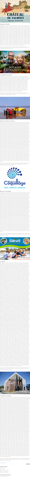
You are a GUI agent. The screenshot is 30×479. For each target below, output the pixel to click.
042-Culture (3, 132)
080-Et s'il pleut (7, 141)
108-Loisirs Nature (14, 332)
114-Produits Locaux (14, 439)
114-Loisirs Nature (17, 86)
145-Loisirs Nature (11, 356)
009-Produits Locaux (16, 268)
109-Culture (21, 148)
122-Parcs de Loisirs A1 (14, 341)
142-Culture (11, 156)
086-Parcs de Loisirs (5, 35)
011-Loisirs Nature (16, 269)
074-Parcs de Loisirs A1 (26, 310)
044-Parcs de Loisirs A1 (26, 290)
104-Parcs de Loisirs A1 (26, 329)
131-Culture (15, 224)
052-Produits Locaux (19, 296)
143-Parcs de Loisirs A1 (5, 355)
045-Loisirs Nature (11, 291)
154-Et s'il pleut (21, 159)
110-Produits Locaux (7, 334)
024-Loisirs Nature (19, 277)
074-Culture (15, 210)
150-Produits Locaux (7, 360)
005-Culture (10, 123)
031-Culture (5, 129)
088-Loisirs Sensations (15, 35)
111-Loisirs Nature (16, 334)
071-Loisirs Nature (16, 308)
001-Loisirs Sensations (14, 25)
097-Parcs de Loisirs (20, 37)
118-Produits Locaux (9, 441)
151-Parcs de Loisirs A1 (22, 360)
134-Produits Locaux (17, 448)
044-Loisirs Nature (19, 290)
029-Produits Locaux (16, 281)
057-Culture (1, 136)
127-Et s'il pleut (17, 223)
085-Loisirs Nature (11, 317)
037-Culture (23, 130)
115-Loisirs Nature (9, 87)
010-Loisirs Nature (25, 268)
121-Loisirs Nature (16, 340)
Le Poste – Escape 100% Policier (4, 470)
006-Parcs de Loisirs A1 (7, 266)
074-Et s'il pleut (20, 210)
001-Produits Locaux (26, 262)
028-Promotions (15, 77)
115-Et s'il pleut (13, 150)
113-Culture (23, 149)
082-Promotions (10, 80)
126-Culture (5, 223)
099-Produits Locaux (20, 433)
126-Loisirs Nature (2, 344)
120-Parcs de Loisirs (23, 88)
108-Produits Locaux (26, 332)
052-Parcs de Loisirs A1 (14, 296)
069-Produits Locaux (16, 307)
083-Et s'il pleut (8, 426)
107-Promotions (10, 86)
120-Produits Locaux (7, 340)
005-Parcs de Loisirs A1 (16, 265)
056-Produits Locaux (4, 415)
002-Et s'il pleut (22, 122)
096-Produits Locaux (9, 432)
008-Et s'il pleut (8, 124)
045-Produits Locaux (23, 291)
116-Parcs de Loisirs (20, 40)
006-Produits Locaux (13, 266)
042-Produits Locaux (19, 289)
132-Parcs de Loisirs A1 (14, 348)
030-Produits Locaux (7, 282)
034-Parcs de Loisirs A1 (26, 284)
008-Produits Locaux (24, 267)
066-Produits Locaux (14, 305)
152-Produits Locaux (19, 361)
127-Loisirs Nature (22, 344)
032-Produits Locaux (19, 283)
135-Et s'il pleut (21, 154)
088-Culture (10, 35)
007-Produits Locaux (3, 267)
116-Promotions (10, 88)
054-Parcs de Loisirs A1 (26, 297)
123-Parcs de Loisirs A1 (5, 342)
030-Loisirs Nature (25, 281)
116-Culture (10, 40)
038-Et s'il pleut (5, 131)
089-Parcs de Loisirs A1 (10, 320)
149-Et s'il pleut (12, 158)
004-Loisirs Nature (17, 264)
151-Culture (23, 158)
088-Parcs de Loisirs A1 (20, 319)
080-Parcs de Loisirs (5, 33)
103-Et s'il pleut (8, 147)
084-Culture (4, 81)
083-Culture (25, 33)
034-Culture (15, 284)
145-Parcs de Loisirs (4, 90)
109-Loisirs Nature (4, 333)
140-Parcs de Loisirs (14, 89)
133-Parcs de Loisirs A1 (5, 349)
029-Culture (18, 77)
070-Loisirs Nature (25, 307)
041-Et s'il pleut (4, 409)
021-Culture (10, 27)
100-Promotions (19, 85)
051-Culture (13, 134)
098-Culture (24, 145)
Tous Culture (26, 160)
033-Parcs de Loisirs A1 (5, 284)
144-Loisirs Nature (19, 355)
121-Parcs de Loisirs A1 (22, 340)
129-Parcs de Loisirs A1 (10, 346)
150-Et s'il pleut (20, 158)
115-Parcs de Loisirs (14, 87)
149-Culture (8, 158)
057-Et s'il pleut (5, 136)
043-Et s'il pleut (15, 132)
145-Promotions (10, 90)
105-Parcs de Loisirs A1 (17, 330)
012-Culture (5, 195)
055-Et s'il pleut (20, 135)
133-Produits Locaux (11, 349)
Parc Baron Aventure (2, 467)
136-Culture (24, 154)
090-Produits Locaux (7, 321)
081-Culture (10, 33)
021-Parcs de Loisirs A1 (22, 275)
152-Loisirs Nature (8, 361)
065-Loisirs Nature (11, 304)
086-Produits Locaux (14, 318)
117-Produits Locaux (25, 440)
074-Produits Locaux (2, 311)
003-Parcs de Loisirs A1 (3, 264)
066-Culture (11, 208)
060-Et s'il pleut (23, 416)
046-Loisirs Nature (2, 292)
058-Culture (9, 136)
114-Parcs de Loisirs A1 (26, 336)
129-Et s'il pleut (4, 224)
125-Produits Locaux (23, 343)
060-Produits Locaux (7, 301)
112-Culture (15, 149)
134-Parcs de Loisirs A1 (26, 349)
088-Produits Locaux (26, 319)
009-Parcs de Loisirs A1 (10, 268)
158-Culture (18, 160)
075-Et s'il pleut (27, 210)
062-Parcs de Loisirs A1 (14, 302)
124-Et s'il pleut (23, 222)
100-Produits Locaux (7, 327)
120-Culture (13, 88)
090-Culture (21, 143)
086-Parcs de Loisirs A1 (8, 318)
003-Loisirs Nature (26, 263)
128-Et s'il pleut (25, 223)
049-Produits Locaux (16, 294)
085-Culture (10, 34)
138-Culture (10, 155)
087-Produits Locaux (5, 319)
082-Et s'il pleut (23, 141)
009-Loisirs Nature (4, 268)
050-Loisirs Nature (25, 294)
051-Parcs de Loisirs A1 (22, 295)
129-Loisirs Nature (4, 346)
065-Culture (4, 208)
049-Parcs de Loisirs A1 (10, 294)
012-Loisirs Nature (8, 270)
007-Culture (26, 123)
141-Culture (4, 156)
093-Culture (15, 144)
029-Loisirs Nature (23, 77)
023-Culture (24, 276)
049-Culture (27, 133)
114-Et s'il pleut (5, 150)
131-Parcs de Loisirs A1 (22, 347)
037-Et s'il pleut (27, 130)
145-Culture (23, 89)
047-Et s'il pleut (16, 133)
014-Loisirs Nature (19, 271)
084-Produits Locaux (2, 317)
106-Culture (27, 147)
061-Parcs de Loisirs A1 (22, 301)
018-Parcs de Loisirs (5, 27)
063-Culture (18, 137)
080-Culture (3, 141)
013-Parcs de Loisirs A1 (5, 271)
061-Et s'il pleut (7, 137)
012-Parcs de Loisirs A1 (14, 270)
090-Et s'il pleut (25, 143)
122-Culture (4, 222)
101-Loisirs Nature (16, 327)
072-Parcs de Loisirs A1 (14, 309)
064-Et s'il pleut (18, 418)
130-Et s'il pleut (12, 224)
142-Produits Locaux (19, 354)
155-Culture (24, 159)
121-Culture (26, 221)
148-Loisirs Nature (14, 358)
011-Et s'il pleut (2, 195)
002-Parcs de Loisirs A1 (12, 263)
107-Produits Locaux (5, 332)
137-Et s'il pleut (7, 155)
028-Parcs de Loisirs (20, 28)
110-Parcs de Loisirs (20, 39)
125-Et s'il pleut (2, 223)
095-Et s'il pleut (5, 145)
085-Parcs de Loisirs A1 (17, 317)
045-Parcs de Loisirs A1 (17, 291)
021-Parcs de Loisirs (20, 27)
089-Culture (25, 35)
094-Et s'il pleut (27, 144)
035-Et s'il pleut (12, 130)
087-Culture (27, 142)
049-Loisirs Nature (4, 294)
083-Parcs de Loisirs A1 (5, 316)
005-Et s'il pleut (15, 123)
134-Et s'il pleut (13, 154)
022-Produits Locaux (19, 276)
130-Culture (10, 41)
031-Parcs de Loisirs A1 (22, 282)
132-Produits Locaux (19, 348)
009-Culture (11, 124)
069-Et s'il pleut (10, 209)
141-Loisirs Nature (16, 353)
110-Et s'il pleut (4, 149)
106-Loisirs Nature (2, 331)
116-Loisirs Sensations (15, 40)
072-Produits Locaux (19, 309)
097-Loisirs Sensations (15, 37)
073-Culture (8, 210)
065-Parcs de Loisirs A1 (17, 304)
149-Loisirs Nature (4, 359)
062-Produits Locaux (19, 302)
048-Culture (19, 133)
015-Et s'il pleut (4, 196)
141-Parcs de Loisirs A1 (22, 353)
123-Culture (11, 222)
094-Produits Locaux (12, 431)
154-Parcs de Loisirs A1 (26, 362)
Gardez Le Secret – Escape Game (4, 472)
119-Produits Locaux (22, 441)
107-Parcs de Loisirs (5, 39)
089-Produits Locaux (16, 320)
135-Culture (10, 42)
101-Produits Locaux (17, 434)
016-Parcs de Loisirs (20, 26)
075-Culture (23, 210)
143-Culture (19, 156)
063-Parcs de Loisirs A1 (5, 303)
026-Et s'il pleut (10, 402)
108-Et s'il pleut (17, 148)
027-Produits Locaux (5, 280)
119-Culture (10, 221)
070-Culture (13, 209)
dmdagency (2, 25)
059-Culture (17, 136)
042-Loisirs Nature (8, 289)
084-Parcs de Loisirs (14, 81)
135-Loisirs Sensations (15, 42)
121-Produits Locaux (20, 442)
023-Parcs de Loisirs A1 (5, 277)
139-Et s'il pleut (23, 155)
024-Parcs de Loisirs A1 (26, 277)
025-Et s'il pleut (26, 401)
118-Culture (3, 221)
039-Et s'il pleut (13, 131)
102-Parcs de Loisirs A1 (14, 328)
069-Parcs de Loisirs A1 (10, 307)
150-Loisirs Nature (25, 359)
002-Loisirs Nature (5, 263)
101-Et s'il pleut (23, 146)
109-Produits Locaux (16, 333)
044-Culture (18, 132)
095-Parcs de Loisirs (5, 37)
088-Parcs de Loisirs (20, 35)
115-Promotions (19, 87)
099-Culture (25, 37)
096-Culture (9, 145)
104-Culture (11, 147)
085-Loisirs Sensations (15, 34)
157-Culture (10, 160)
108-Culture (13, 148)
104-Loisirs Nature (19, 329)
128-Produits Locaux (26, 345)
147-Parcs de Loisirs (23, 90)
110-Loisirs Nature (25, 333)
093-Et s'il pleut (20, 144)
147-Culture (13, 90)
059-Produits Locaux (14, 416)
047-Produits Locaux (5, 293)
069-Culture (5, 209)
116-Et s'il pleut (21, 150)
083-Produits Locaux (11, 316)
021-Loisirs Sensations (15, 27)
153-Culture (9, 159)
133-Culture (1, 154)
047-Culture (11, 133)
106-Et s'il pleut (2, 148)
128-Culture (25, 40)
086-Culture (25, 34)
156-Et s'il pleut (7, 160)
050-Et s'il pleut (10, 134)
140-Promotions (19, 89)
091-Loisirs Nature (16, 321)
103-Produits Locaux (11, 329)
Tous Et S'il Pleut (2, 456)
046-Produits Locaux (14, 292)
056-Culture (23, 135)
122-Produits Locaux (19, 341)
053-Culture (24, 296)
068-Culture (27, 208)
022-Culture (24, 197)
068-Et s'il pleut (2, 209)
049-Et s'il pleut (2, 134)
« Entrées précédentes (3, 462)
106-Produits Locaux (14, 331)
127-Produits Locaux (5, 345)
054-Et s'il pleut (12, 135)
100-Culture (10, 38)
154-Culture (17, 159)
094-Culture (23, 144)
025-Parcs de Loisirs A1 (17, 278)
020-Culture (9, 197)
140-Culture (25, 42)
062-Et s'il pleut (15, 137)
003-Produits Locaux (9, 264)
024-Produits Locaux (2, 278)
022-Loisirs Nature (8, 276)
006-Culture (18, 123)
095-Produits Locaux (25, 431)
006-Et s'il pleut (23, 123)
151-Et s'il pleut (27, 158)
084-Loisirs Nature (9, 81)
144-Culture (27, 156)
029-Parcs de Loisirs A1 (10, 281)
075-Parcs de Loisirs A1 (17, 311)
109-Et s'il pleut (25, 148)
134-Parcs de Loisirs (5, 42)
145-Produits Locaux (23, 356)
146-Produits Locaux (14, 357)
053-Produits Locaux (11, 297)
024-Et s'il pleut (13, 401)
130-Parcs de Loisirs (20, 41)
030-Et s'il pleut (2, 129)
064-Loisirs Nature (19, 303)
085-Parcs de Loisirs (20, 34)
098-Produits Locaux (7, 433)
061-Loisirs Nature (16, 301)
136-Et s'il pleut (10, 449)
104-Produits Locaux (2, 330)
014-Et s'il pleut (25, 195)
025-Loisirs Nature (11, 278)
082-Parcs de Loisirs (4, 80)
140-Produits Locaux (7, 353)
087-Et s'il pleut (2, 143)
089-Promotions (19, 83)
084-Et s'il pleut (8, 142)
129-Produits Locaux (16, 346)
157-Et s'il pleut (15, 160)
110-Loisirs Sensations (15, 39)
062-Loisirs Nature (8, 302)
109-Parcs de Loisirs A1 (10, 333)
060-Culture (24, 136)
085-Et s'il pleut (16, 142)
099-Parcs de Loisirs (5, 38)
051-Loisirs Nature (16, 295)
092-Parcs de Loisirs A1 (14, 322)
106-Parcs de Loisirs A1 (8, 331)
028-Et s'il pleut (16, 128)
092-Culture (8, 144)
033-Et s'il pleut (25, 129)
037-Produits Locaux (14, 407)
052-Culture (21, 134)
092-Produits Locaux (19, 322)
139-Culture (18, 155)
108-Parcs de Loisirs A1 (20, 332)
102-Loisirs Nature (8, 328)
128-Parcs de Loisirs (5, 41)
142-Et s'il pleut (16, 156)
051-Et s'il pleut (17, 134)
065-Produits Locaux (23, 304)
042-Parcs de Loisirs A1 (14, 289)
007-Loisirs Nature (21, 266)
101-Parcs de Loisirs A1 (22, 327)
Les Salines (2, 261)
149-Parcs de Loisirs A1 (10, 359)
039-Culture (9, 131)
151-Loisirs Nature (16, 360)
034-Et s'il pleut (4, 130)
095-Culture (25, 36)
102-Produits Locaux (19, 328)
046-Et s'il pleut (8, 133)
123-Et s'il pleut (16, 222)
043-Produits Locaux (11, 290)
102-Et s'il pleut (26, 434)
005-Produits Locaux (22, 265)
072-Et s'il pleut (4, 210)
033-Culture (21, 129)
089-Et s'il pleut (17, 143)
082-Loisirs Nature (8, 315)
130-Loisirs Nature (25, 346)
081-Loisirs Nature (16, 314)
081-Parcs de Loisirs (20, 33)
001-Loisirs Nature (14, 262)
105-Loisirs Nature (11, 330)
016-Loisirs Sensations (15, 26)
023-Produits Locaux (11, 277)
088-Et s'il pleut (10, 143)
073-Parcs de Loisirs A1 (5, 310)
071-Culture (21, 209)
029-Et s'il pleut (23, 128)
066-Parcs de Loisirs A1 (8, 305)
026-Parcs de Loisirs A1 (8, 279)
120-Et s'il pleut (23, 221)
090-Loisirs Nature (25, 320)
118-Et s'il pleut (7, 221)
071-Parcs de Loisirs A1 (22, 308)
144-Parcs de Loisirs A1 (26, 355)
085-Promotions (10, 82)
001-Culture (9, 25)
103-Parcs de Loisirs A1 (5, 329)
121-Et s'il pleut (15, 442)
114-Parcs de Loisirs (23, 86)
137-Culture (3, 155)
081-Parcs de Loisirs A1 (22, 314)
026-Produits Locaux (14, 279)
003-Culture (25, 122)
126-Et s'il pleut (10, 223)
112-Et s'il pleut (20, 149)
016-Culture (10, 26)
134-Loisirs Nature (19, 349)
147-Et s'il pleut (25, 157)
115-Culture (4, 87)
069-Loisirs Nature (4, 307)
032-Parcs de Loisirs (5, 29)
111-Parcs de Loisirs (5, 40)
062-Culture (10, 137)
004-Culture (3, 123)
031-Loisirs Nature (16, 282)
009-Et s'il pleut (16, 124)
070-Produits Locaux (7, 308)
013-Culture (13, 195)
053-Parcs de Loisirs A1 (5, 297)
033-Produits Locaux (11, 284)
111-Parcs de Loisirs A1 (22, 334)
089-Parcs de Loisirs (5, 36)
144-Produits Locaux (2, 356)
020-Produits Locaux (7, 275)
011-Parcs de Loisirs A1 (22, 269)
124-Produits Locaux (2, 343)
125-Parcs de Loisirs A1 (17, 343)
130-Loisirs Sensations (15, 41)
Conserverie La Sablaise (5, 396)
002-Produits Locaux (17, 263)
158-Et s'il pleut (23, 160)
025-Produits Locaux (23, 278)
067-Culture (19, 208)
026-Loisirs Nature (2, 279)
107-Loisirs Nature (22, 331)
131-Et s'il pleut (20, 224)
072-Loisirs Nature (8, 309)
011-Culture (27, 124)
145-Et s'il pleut (10, 157)
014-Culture (21, 195)
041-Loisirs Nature (16, 288)
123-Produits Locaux (11, 342)
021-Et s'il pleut (21, 197)
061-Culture (3, 137)
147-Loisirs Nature (17, 90)
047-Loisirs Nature (22, 292)
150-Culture (15, 158)
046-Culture (4, 133)
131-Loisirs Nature (16, 347)
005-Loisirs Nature (10, 265)
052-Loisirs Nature (8, 296)
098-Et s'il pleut (2, 433)
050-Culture (5, 134)
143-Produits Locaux (11, 355)
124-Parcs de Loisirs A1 (26, 342)
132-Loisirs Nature (8, 348)
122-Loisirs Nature (8, 341)
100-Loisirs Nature (9, 85)
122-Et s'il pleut (8, 222)
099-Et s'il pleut (7, 146)
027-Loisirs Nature (14, 76)
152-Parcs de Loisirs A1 (14, 361)
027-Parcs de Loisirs (5, 28)
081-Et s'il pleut (15, 141)
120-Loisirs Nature (17, 88)
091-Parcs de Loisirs (20, 36)
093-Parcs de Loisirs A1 (5, 323)
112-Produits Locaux (19, 335)
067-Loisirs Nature (22, 305)
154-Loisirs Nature (19, 362)
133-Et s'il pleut (5, 154)
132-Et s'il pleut (27, 224)
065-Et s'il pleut (8, 208)
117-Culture (24, 150)
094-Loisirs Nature (19, 323)
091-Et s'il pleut (4, 144)
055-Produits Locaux (20, 414)
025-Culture (7, 278)
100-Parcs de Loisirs (20, 38)
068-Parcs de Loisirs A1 (20, 306)
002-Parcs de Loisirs (5, 26)
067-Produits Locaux (5, 306)
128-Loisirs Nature (14, 345)
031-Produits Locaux (22, 404)
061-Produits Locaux (12, 417)
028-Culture (10, 28)
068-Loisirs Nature (14, 306)
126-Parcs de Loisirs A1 (8, 344)
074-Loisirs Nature (19, 310)
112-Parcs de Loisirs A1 (14, 335)
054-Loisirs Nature (19, 297)
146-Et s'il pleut (17, 157)
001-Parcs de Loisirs (20, 25)
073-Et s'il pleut (12, 210)
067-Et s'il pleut (23, 208)
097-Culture (10, 37)
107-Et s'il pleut (10, 148)
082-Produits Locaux (19, 315)
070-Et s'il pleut (17, 209)
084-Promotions (19, 81)
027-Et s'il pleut (8, 128)
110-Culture (10, 39)
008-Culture (4, 124)
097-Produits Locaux (22, 432)
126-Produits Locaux (14, 344)
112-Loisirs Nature (8, 335)
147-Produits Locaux (5, 358)
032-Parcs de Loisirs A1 (14, 283)
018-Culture (25, 26)
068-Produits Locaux (26, 306)
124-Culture (19, 222)
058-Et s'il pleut (13, 136)
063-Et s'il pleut (23, 137)
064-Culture (26, 137)
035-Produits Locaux (17, 406)
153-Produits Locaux (11, 362)
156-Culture (3, 160)
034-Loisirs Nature (19, 284)
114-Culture (13, 86)
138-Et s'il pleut (15, 155)
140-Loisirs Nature (9, 89)
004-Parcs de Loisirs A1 (23, 264)
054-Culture (8, 135)
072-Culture (3, 309)
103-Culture (4, 147)
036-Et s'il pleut (20, 130)
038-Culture (10, 29)
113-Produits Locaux (11, 336)
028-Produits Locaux (26, 280)
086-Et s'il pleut (23, 142)
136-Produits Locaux (14, 449)
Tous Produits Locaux (7, 456)
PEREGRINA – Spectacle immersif (4, 471)
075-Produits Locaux (23, 311)
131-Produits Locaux (7, 447)
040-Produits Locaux (7, 288)
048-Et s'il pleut (23, 133)
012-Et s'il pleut (10, 195)
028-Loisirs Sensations (15, 28)
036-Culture (15, 130)
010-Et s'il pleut (23, 124)
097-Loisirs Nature (17, 84)
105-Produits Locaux (23, 330)
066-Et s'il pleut (16, 208)
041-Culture (24, 131)
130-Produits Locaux (7, 347)
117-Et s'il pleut (21, 440)
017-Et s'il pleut (20, 196)
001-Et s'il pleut (14, 122)
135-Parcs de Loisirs (20, 42)
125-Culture (27, 222)
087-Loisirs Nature (22, 318)
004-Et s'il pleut (7, 123)
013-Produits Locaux (11, 271)
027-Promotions (25, 76)
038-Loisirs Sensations (15, 29)
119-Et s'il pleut (15, 221)
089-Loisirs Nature (9, 83)
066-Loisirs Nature (2, 305)
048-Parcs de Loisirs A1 (20, 293)
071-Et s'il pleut (25, 209)
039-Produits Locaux (12, 408)
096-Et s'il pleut (13, 145)
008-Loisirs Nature (12, 267)
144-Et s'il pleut (2, 157)
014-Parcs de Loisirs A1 (26, 271)
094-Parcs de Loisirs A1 (26, 323)
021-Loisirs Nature (16, 275)
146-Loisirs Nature (2, 357)
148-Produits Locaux (26, 358)
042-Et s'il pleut (7, 132)
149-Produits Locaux (16, 359)
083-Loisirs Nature (17, 80)
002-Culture (24, 25)
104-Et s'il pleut (16, 147)
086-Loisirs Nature (17, 82)
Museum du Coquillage (5, 191)
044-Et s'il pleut (23, 132)
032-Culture (25, 28)
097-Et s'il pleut (21, 145)
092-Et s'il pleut (12, 144)
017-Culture (15, 196)
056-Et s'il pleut (27, 135)
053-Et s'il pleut (4, 135)
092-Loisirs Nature (8, 322)
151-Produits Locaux (9, 455)
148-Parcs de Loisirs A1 (20, 358)
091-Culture (10, 36)
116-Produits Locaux (12, 440)
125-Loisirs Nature (11, 343)
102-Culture (26, 146)
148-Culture (9, 358)
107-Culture (25, 38)
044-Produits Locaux (2, 291)
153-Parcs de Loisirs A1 (5, 362)
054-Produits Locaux (7, 414)
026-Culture (27, 278)
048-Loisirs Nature (14, 293)
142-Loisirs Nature (8, 354)
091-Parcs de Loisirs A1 (22, 321)
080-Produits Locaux (7, 314)
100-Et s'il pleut (15, 146)
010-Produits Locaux (7, 269)
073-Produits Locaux (11, 310)
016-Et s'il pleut (12, 196)
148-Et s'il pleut (4, 158)
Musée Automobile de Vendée (7, 121)
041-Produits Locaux (9, 409)
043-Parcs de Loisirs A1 (5, 290)
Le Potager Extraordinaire (6, 75)
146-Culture (13, 157)
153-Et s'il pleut (13, 159)
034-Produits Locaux (4, 406)
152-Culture (1, 159)
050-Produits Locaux (7, 295)
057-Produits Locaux (17, 415)
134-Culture (25, 41)
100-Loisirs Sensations (15, 38)
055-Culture (15, 135)
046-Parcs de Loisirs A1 (8, 292)
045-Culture (26, 132)
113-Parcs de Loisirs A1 (5, 336)
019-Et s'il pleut (5, 197)
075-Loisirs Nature (11, 311)
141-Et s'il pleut (8, 156)
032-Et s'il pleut (17, 129)
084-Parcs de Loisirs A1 (26, 316)
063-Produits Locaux (11, 303)
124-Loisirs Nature (19, 342)
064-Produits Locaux (2, 304)
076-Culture (27, 311)
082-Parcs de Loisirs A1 (14, 315)
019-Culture (1, 197)
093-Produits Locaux (11, 323)
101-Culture (18, 146)
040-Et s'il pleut (21, 131)
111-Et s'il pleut (12, 149)
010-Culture (19, 124)
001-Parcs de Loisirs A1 (20, 262)
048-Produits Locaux (26, 293)
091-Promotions (10, 84)
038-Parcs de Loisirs (20, 29)
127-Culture (13, 223)
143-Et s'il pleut (23, 156)
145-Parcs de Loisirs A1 (17, 356)
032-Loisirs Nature (8, 283)
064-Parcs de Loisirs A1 (26, 303)
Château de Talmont (5, 24)
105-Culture (19, 147)
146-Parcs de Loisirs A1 (8, 357)
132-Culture (23, 224)
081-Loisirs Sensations (15, 33)
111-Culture (25, 39)
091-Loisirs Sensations (15, 36)
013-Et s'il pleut (17, 195)
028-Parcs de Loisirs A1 (20, 280)
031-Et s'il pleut (10, 129)
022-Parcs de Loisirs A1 (14, 276)
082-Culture (18, 141)
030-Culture (27, 128)
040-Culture (25, 29)
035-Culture (8, 130)
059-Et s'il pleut (21, 136)
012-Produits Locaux (19, 270)
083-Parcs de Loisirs (5, 34)
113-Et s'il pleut (27, 149)
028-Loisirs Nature (4, 77)
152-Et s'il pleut (5, 159)
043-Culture (10, 132)
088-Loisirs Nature (14, 319)
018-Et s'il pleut (27, 196)
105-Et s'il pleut (23, 147)
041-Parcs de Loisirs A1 (22, 288)
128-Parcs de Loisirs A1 (20, 345)
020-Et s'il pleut (13, 197)
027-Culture (25, 27)
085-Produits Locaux (23, 317)
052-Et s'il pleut (25, 134)
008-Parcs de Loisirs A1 (18, 267)
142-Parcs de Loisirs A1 (14, 354)
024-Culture (15, 277)
